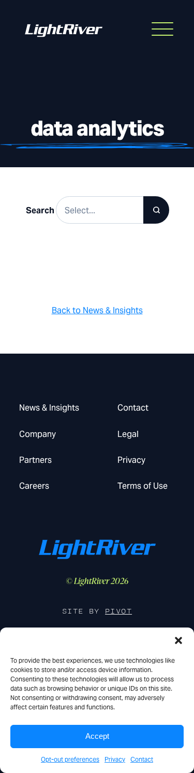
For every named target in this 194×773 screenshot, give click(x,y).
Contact (141, 759)
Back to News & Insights (97, 310)
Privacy (115, 759)
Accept (97, 736)
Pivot (118, 611)
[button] (178, 640)
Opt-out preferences (70, 759)
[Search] (156, 210)
